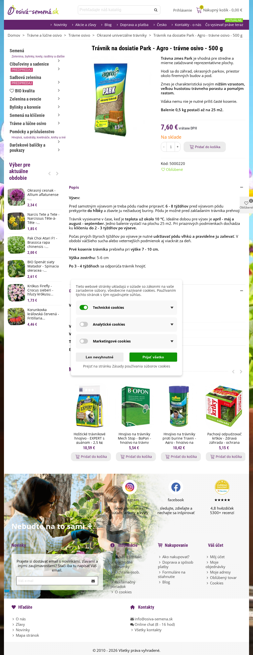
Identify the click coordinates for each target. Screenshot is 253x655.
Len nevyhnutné (99, 357)
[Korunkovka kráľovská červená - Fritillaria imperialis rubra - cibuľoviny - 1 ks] (16, 316)
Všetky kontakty (148, 629)
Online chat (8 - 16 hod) (155, 624)
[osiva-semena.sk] (37, 10)
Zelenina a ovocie (25, 99)
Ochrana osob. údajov (125, 574)
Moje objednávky (215, 564)
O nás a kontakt (128, 556)
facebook (176, 499)
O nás (21, 618)
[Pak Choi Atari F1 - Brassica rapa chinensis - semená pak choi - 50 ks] (16, 245)
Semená (36, 53)
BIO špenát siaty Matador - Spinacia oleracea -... (43, 266)
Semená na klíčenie (27, 115)
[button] (49, 173)
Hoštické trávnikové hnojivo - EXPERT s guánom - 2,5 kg (89, 438)
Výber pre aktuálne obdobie (19, 171)
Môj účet (217, 556)
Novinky (60, 24)
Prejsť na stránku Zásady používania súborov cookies (126, 366)
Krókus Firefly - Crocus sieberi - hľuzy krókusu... (40, 290)
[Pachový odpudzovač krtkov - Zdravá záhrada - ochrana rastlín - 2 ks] (224, 406)
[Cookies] (208, 583)
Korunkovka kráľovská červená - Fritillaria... (43, 314)
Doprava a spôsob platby (175, 564)
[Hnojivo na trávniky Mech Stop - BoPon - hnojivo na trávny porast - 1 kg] (134, 406)
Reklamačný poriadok (122, 584)
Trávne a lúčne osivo (28, 123)
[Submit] (93, 580)
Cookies (216, 582)
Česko (162, 24)
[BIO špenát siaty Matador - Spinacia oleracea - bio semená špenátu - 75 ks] (16, 268)
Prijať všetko (153, 357)
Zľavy (20, 624)
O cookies (123, 591)
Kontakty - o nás (188, 24)
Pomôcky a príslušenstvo (36, 134)
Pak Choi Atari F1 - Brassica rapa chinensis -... (42, 242)
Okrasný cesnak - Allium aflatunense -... (43, 194)
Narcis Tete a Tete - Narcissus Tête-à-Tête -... (43, 218)
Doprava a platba (134, 24)
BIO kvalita (25, 90)
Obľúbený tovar (223, 577)
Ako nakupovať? (175, 556)
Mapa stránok (27, 635)
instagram (130, 499)
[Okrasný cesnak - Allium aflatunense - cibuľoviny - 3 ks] (16, 197)
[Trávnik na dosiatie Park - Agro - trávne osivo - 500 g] (111, 97)
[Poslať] (156, 10)
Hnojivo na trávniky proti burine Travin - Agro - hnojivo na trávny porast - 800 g (179, 440)
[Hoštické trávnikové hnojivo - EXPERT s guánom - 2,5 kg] (89, 406)
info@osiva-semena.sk (154, 618)
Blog (108, 24)
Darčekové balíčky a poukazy (27, 147)
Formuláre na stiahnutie (171, 574)
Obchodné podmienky (121, 564)
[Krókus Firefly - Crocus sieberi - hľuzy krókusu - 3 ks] (16, 292)
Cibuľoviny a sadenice (29, 66)
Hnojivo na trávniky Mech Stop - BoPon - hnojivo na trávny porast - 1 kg (134, 440)
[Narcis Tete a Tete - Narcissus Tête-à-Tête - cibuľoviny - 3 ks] (16, 221)
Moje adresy (220, 572)
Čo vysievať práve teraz (224, 23)
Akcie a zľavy (85, 24)
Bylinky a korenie (25, 107)
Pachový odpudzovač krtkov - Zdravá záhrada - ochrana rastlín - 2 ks (224, 440)
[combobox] (115, 10)
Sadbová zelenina (25, 80)
